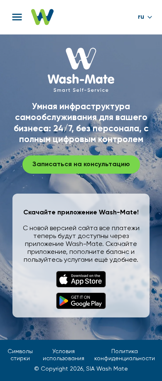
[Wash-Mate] (42, 17)
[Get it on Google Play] (81, 301)
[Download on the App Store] (81, 279)
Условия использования (63, 355)
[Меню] (17, 17)
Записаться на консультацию (81, 164)
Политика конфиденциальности (124, 355)
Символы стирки (20, 355)
